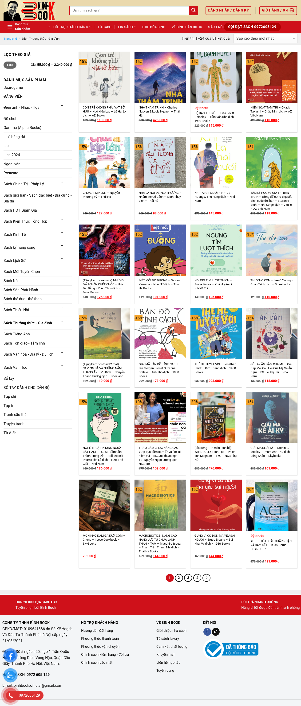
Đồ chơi (10, 118)
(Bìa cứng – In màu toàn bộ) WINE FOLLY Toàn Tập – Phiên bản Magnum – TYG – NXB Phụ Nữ (215, 454)
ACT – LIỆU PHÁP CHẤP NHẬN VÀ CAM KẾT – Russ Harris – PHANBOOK (271, 545)
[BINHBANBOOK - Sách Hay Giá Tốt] (33, 10)
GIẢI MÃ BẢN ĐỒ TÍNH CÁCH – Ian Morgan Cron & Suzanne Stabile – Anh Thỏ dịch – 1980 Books (159, 370)
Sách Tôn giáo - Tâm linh (24, 343)
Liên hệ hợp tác (168, 662)
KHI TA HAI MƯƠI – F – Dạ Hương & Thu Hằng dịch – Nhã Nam (214, 196)
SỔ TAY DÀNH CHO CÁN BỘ (27, 387)
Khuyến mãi (165, 654)
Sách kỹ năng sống (19, 247)
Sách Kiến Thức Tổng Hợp (25, 221)
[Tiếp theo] (206, 578)
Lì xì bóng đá (14, 137)
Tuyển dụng (165, 670)
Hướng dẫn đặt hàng (97, 630)
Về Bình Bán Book (187, 27)
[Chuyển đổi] (62, 105)
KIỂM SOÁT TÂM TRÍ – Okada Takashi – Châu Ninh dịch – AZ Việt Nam (271, 111)
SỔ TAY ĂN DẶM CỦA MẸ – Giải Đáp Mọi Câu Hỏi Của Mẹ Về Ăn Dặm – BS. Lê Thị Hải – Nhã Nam (271, 370)
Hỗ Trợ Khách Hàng (70, 27)
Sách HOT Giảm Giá (20, 210)
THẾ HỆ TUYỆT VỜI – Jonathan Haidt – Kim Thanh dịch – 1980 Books (215, 368)
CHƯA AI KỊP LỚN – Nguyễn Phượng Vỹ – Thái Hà (101, 194)
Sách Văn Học (15, 367)
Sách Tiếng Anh (17, 334)
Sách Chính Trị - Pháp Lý (24, 184)
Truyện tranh (14, 424)
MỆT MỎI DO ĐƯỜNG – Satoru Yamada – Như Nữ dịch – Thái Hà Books (159, 284)
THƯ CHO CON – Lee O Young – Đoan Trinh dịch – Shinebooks (271, 282)
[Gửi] (193, 10)
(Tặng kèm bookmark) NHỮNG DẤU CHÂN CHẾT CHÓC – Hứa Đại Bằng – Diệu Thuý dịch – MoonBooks (103, 286)
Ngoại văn (12, 164)
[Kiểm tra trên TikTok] (216, 632)
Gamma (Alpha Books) (22, 127)
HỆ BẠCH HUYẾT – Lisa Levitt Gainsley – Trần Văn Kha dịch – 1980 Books (215, 117)
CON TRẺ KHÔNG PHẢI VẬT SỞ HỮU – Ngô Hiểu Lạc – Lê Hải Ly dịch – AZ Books (104, 111)
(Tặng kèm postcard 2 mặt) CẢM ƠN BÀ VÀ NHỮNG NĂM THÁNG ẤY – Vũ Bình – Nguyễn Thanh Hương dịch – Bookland (104, 370)
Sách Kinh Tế (15, 234)
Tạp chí (10, 396)
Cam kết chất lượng (171, 646)
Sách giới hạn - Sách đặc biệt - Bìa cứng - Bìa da (37, 198)
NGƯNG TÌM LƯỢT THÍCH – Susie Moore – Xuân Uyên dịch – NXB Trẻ (214, 284)
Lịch (7, 146)
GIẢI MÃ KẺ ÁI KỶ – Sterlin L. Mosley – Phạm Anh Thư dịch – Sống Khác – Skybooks (271, 452)
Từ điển (10, 433)
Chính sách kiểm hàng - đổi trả (105, 654)
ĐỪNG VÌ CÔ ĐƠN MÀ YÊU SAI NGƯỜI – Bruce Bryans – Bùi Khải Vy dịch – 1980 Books (214, 539)
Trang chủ (10, 38)
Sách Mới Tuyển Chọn (22, 271)
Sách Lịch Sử (15, 260)
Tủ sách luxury (167, 638)
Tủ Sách (104, 27)
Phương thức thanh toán (100, 638)
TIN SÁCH (125, 27)
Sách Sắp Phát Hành (21, 289)
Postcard (11, 173)
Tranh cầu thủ (15, 414)
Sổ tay (9, 378)
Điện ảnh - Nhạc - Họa (22, 107)
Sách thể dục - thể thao (23, 299)
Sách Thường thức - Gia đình (28, 323)
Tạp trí (9, 405)
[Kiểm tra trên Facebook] (207, 632)
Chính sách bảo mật (96, 662)
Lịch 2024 (12, 155)
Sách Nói (216, 27)
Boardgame (13, 87)
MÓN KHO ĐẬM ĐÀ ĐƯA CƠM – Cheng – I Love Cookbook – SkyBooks (104, 539)
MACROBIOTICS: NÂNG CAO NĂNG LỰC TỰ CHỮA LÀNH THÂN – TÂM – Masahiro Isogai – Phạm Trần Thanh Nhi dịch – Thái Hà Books (160, 543)
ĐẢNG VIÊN (13, 96)
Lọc (10, 65)
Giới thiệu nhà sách (171, 630)
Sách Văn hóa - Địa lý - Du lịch (28, 354)
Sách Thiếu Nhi (16, 310)
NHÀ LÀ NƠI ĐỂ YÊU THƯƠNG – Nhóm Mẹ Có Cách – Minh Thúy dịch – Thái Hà (160, 196)
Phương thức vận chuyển (100, 646)
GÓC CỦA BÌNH (153, 27)
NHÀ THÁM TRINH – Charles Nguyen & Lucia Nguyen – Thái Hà (159, 111)
